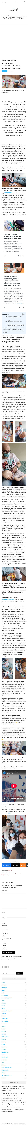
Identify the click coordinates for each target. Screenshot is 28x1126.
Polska (3, 1044)
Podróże (4, 1041)
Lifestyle (10, 870)
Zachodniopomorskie (7, 1075)
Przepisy (4, 1049)
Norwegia (4, 1031)
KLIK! (9, 813)
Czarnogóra (4, 987)
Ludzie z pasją (5, 1018)
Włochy (3, 1072)
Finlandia (4, 1003)
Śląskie (3, 1054)
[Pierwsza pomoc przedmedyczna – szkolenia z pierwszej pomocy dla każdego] (14, 81)
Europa (3, 1000)
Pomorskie (4, 1047)
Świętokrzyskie (5, 1057)
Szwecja (4, 1062)
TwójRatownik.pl (8, 192)
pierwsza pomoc (19, 873)
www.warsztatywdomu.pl (8, 599)
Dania (3, 992)
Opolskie (4, 1034)
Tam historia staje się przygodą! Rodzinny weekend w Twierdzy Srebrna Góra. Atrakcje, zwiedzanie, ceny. (14, 1088)
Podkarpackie (5, 1036)
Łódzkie (3, 1078)
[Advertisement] (14, 43)
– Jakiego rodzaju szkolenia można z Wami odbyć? (15, 322)
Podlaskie (4, 1039)
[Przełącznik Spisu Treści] (23, 314)
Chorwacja (4, 985)
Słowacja (4, 1065)
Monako (3, 1026)
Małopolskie (4, 1023)
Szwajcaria (4, 1060)
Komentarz (4, 891)
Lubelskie (4, 1016)
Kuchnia (3, 1008)
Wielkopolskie (5, 1070)
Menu (4, 2)
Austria (3, 982)
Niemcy (3, 1029)
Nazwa (4, 912)
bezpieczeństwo (11, 873)
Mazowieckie (5, 1021)
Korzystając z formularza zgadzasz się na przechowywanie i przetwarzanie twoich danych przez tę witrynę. (5, 939)
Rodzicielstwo (5, 1052)
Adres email (3, 918)
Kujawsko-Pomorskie (7, 1010)
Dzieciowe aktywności (7, 998)
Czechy (3, 990)
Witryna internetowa (4, 924)
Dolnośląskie (5, 995)
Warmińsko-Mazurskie (7, 1067)
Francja (3, 1005)
